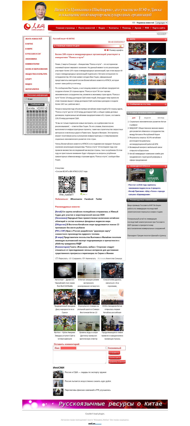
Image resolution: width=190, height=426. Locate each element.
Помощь (126, 28)
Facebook (88, 199)
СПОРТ (28, 79)
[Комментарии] (62, 247)
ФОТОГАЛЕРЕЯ (32, 89)
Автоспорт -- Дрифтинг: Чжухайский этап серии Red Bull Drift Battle (65, 283)
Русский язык (59, 39)
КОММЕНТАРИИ (32, 64)
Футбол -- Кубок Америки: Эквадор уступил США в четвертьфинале (64, 335)
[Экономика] (61, 218)
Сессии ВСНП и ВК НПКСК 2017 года (71, 171)
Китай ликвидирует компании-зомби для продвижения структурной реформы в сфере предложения (147, 157)
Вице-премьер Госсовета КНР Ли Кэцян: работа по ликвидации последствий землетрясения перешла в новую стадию (145, 208)
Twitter (99, 199)
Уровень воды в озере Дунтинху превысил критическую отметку (88, 335)
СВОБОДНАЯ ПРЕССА (140, 166)
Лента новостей (86, 28)
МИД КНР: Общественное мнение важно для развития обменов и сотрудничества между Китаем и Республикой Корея (147, 131)
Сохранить (76, 259)
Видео (102, 28)
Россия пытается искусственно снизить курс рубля (88, 381)
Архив (138, 28)
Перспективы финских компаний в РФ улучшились (88, 390)
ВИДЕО (28, 84)
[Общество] (60, 224)
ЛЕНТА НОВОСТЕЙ (33, 39)
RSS (147, 28)
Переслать (63, 259)
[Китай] (58, 212)
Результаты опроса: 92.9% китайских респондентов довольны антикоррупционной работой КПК (145, 141)
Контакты (114, 28)
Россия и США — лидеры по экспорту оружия (85, 372)
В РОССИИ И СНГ (33, 54)
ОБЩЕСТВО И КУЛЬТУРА (36, 74)
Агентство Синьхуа (114, 259)
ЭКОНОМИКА (31, 59)
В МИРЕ (28, 49)
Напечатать (90, 259)
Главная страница (65, 28)
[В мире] (59, 237)
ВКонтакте (76, 199)
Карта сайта (159, 28)
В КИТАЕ (29, 44)
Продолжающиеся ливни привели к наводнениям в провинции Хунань (112, 335)
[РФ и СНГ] (60, 231)
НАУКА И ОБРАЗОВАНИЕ (36, 69)
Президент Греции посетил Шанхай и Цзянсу (147, 236)
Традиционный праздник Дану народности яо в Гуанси (64, 309)
